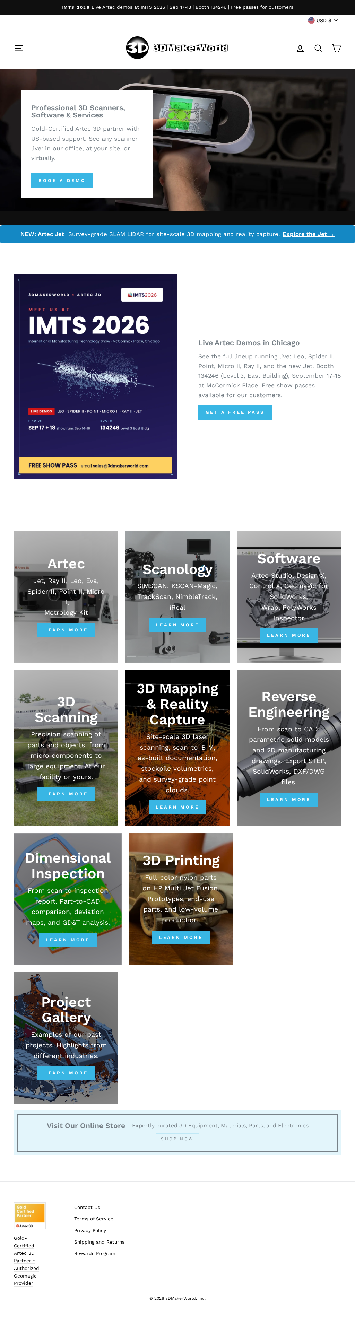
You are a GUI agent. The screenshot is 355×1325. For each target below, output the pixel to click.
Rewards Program (94, 1253)
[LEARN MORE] (177, 748)
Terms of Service (93, 1218)
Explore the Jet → (309, 233)
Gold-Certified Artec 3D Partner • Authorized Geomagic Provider (26, 1260)
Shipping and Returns (99, 1242)
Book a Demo (62, 180)
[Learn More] (66, 597)
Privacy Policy (90, 1230)
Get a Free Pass (235, 412)
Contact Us (87, 1207)
